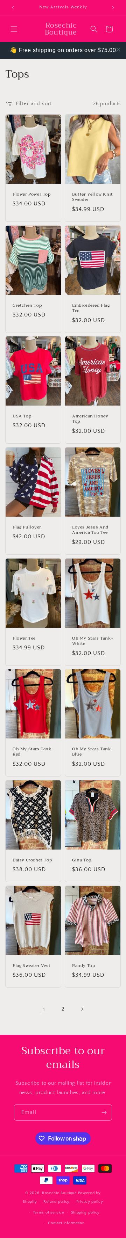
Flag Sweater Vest (31, 966)
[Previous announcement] (13, 7)
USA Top (22, 416)
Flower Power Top (32, 194)
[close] (118, 49)
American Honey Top (90, 419)
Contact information (66, 1223)
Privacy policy (89, 1202)
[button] (14, 29)
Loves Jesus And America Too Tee (90, 530)
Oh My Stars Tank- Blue (92, 752)
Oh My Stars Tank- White (92, 640)
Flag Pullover (27, 527)
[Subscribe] (104, 1112)
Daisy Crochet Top (32, 860)
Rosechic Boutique (59, 1193)
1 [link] (44, 1009)
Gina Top (81, 860)
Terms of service (48, 1212)
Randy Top (83, 966)
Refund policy (56, 1202)
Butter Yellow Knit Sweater (92, 197)
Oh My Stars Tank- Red (33, 752)
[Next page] (82, 1009)
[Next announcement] (113, 7)
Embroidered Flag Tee (91, 308)
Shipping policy (85, 1212)
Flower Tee (24, 638)
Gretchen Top (27, 305)
